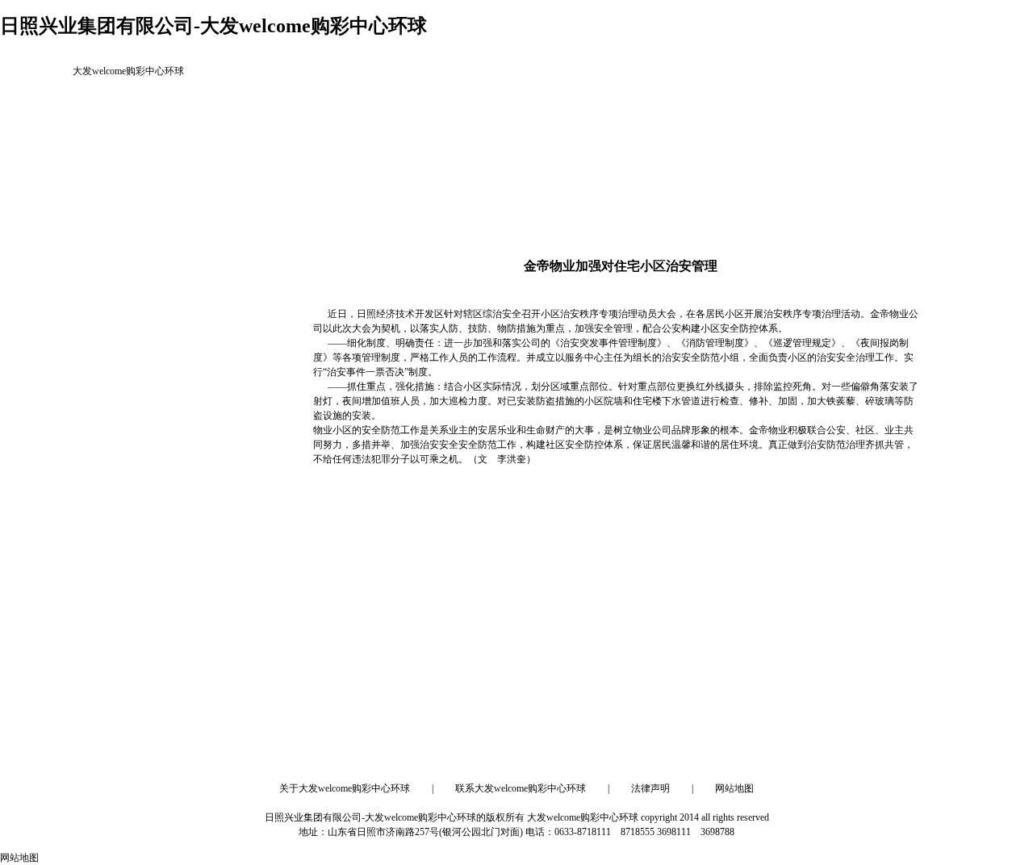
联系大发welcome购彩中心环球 (520, 788)
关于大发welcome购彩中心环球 (344, 788)
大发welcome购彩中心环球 (128, 71)
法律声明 (650, 788)
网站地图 (734, 788)
